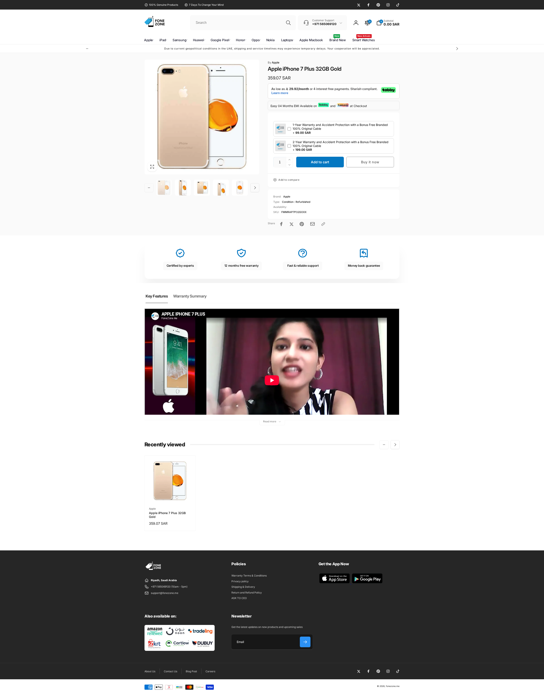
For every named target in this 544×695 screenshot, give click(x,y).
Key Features (157, 296)
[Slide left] (87, 48)
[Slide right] (456, 48)
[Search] (288, 22)
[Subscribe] (305, 642)
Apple (273, 62)
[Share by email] (312, 224)
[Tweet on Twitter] (291, 224)
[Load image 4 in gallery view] (221, 188)
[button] (388, 23)
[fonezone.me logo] (153, 570)
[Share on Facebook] (281, 224)
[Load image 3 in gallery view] (202, 188)
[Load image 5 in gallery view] (240, 188)
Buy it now (370, 162)
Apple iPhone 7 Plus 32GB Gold (167, 515)
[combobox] (243, 22)
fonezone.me (393, 686)
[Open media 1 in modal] (201, 117)
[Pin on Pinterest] (302, 224)
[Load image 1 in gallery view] (164, 188)
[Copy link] (323, 224)
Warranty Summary (189, 296)
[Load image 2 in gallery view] (183, 188)
